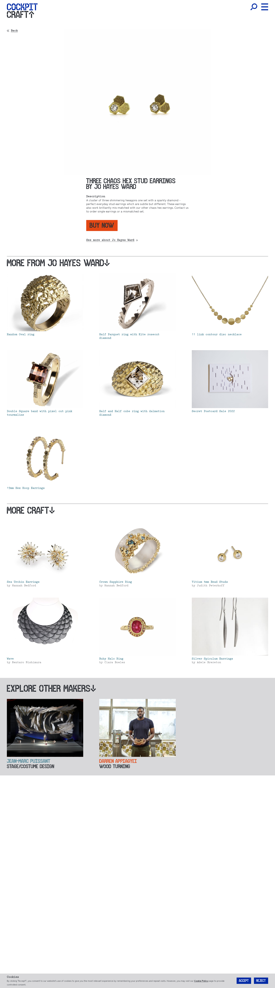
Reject (261, 980)
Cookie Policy (201, 980)
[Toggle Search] (253, 6)
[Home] (22, 6)
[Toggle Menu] (264, 6)
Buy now (102, 225)
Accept (244, 980)
